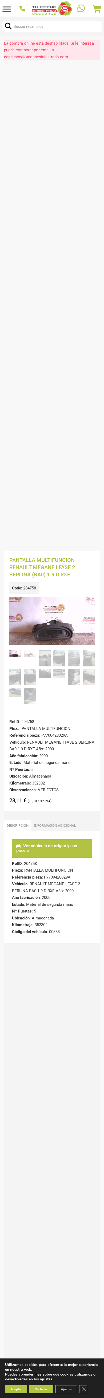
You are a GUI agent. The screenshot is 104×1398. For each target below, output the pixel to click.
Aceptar (16, 1389)
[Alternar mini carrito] (97, 9)
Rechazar (41, 1389)
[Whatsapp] (81, 9)
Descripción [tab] (18, 826)
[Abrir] (6, 8)
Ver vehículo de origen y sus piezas (46, 848)
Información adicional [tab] (55, 826)
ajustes (46, 1379)
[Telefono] (23, 9)
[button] (87, 604)
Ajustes (66, 1389)
